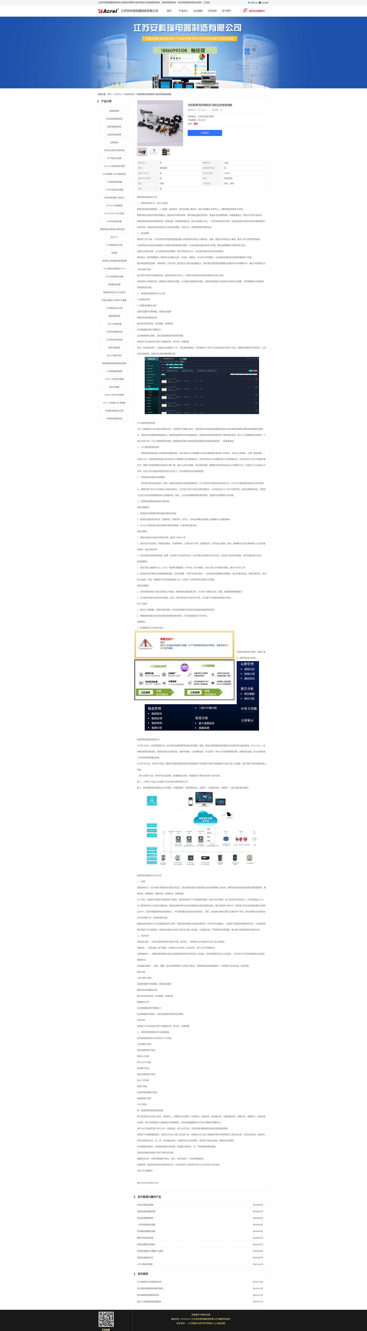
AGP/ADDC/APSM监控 (114, 213)
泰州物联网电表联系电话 (148, 1295)
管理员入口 (211, 1323)
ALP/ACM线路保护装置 (114, 166)
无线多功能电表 (114, 135)
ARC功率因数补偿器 (114, 277)
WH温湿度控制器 (114, 182)
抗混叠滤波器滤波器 (146, 1231)
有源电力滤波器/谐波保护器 (114, 261)
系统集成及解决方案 (114, 411)
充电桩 (114, 253)
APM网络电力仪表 (114, 308)
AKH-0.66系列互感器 (114, 379)
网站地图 (221, 1323)
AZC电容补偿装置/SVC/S (114, 269)
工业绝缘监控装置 (114, 371)
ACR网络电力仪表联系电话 (149, 1282)
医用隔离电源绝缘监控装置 (114, 363)
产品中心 (183, 11)
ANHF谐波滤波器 (145, 1264)
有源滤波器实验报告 (146, 1244)
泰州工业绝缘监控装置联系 (149, 1302)
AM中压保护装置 (114, 221)
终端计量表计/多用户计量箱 (114, 300)
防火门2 (114, 237)
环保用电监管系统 (114, 419)
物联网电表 (129, 94)
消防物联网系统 (114, 127)
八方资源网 (192, 1323)
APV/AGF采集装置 (114, 206)
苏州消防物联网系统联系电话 (150, 1288)
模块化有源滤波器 (145, 1238)
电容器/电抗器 (114, 284)
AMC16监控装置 (114, 324)
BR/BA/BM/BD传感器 (114, 395)
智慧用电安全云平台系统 (114, 292)
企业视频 (197, 11)
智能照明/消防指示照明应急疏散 (114, 229)
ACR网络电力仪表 (114, 245)
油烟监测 (114, 142)
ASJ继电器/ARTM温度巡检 (114, 174)
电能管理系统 (114, 316)
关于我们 (226, 11)
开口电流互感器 (114, 158)
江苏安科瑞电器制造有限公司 (139, 10)
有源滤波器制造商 (145, 1218)
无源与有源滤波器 (145, 1205)
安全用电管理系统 (114, 119)
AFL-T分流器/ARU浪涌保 (114, 403)
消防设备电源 (114, 348)
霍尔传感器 (114, 387)
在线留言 (205, 133)
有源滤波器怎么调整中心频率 (150, 1251)
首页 (169, 11)
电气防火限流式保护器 (114, 150)
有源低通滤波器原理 (146, 1211)
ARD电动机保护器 (114, 340)
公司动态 (212, 11)
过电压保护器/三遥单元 (114, 198)
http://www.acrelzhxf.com (147, 1183)
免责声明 (202, 1323)
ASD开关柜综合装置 (114, 190)
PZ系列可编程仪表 (114, 332)
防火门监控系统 (114, 355)
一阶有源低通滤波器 (146, 1225)
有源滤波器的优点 (145, 1258)
